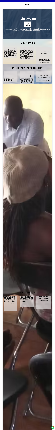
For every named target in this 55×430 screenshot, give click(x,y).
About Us (20, 6)
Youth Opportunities (35, 6)
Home (16, 6)
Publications (28, 6)
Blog (24, 6)
